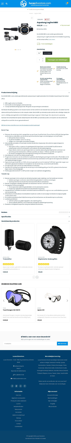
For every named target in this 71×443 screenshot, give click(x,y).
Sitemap (18, 418)
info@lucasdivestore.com (19, 378)
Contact (18, 423)
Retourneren (18, 409)
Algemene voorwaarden (18, 398)
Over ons (18, 395)
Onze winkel (18, 421)
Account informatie (52, 395)
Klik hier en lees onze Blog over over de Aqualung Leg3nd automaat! (20, 125)
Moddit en (38, 438)
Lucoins (18, 404)
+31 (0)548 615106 (19, 375)
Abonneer (63, 343)
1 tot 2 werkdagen (46, 44)
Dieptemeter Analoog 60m (47, 259)
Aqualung (40, 19)
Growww (43, 438)
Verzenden (18, 412)
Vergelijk (52, 404)
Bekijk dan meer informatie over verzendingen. (52, 384)
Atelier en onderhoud (18, 415)
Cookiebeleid (18, 426)
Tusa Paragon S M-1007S (11, 310)
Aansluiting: (41, 49)
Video (47, 19)
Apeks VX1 (40, 310)
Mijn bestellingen (52, 398)
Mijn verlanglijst (52, 401)
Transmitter (7, 259)
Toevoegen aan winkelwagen (57, 60)
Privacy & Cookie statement (18, 401)
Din (39, 53)
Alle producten (53, 406)
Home (31, 13)
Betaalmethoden (18, 406)
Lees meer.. (52, 39)
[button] (15, 49)
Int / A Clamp (47, 53)
